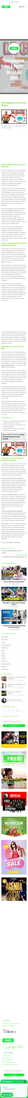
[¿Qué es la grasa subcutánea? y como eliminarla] (3, 685)
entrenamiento (14, 89)
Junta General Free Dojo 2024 (14, 700)
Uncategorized (4, 669)
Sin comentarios (20, 680)
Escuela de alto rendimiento (10, 1062)
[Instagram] (13, 711)
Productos (3, 658)
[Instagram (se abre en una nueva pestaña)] (14, 2)
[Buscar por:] (25, 6)
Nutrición (3, 655)
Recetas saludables (5, 664)
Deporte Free (13, 55)
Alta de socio (7, 1055)
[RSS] (22, 711)
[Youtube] (17, 711)
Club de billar (4, 639)
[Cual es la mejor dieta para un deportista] (3, 693)
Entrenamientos (16, 87)
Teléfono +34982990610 (9, 1025)
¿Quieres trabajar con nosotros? (11, 1064)
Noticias (3, 653)
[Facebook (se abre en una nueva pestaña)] (12, 2)
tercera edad (21, 89)
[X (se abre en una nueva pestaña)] (10, 2)
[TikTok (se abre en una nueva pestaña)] (18, 2)
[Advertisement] (14, 24)
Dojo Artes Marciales (6, 645)
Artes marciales (7, 1058)
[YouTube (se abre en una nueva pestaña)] (16, 2)
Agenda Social (4, 637)
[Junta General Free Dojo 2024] (3, 700)
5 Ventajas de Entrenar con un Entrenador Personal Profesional (14, 626)
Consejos (3, 642)
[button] (25, 1082)
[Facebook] (8, 711)
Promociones (4, 661)
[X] (4, 711)
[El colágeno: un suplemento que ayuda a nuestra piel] (3, 678)
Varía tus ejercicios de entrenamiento (14, 581)
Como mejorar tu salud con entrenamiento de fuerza (14, 603)
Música (3, 650)
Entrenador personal (9, 1060)
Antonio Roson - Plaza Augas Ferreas (12, 1023)
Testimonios (4, 666)
